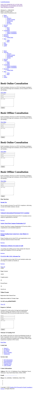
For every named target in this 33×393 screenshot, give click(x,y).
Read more (3, 209)
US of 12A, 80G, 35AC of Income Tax (10, 256)
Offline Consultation (12, 33)
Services (6, 25)
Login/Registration (5, 2)
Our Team (9, 23)
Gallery (5, 26)
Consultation (7, 30)
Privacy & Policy (8, 352)
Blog (5, 43)
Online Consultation (11, 32)
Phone (2, 11)
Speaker (9, 22)
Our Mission (7, 349)
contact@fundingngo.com (10, 12)
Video (8, 29)
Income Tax (4, 202)
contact (5, 44)
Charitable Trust (7, 364)
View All (3, 266)
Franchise (6, 34)
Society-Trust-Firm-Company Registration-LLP (13, 223)
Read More (3, 342)
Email (2, 12)
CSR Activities (7, 365)
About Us (6, 348)
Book (8, 41)
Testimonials (10, 21)
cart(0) (5, 45)
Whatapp (3, 10)
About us (6, 16)
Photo (8, 27)
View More (3, 92)
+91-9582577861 (8, 11)
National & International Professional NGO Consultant (15, 213)
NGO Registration (8, 360)
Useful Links (10, 37)
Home (5, 15)
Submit (2, 107)
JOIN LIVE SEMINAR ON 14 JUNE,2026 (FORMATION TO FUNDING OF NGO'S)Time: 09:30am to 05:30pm (12, 6)
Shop (5, 38)
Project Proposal (8, 362)
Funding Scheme (11, 19)
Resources (6, 36)
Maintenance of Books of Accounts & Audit (12, 245)
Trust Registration (8, 361)
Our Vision (6, 351)
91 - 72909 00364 (9, 10)
